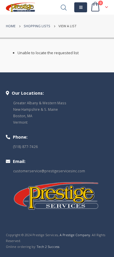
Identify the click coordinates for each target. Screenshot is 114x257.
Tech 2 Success (48, 247)
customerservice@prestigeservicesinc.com (49, 171)
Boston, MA (22, 115)
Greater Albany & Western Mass (39, 103)
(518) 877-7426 (25, 146)
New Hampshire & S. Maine (35, 109)
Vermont (20, 122)
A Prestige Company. (75, 235)
